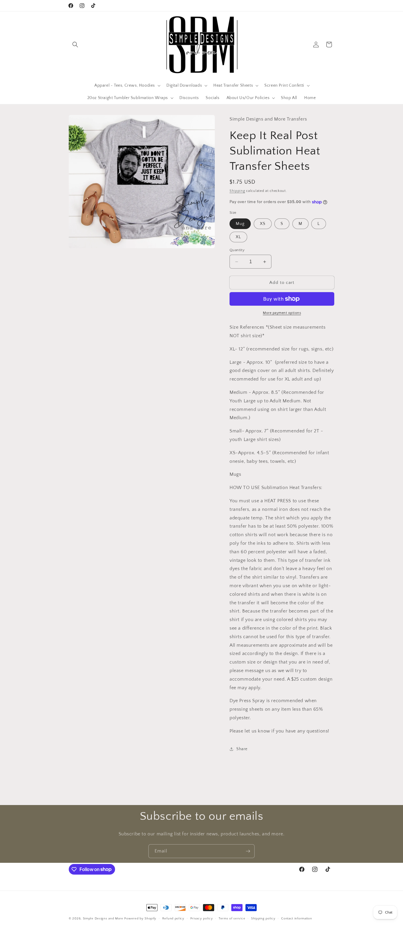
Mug (240, 223)
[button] (75, 44)
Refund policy (173, 918)
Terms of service (232, 918)
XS (263, 223)
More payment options (282, 313)
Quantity (237, 250)
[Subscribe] (247, 851)
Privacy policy (201, 918)
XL (238, 237)
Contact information (296, 918)
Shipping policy (263, 918)
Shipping (237, 191)
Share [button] (242, 749)
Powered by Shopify (140, 918)
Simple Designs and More (103, 918)
